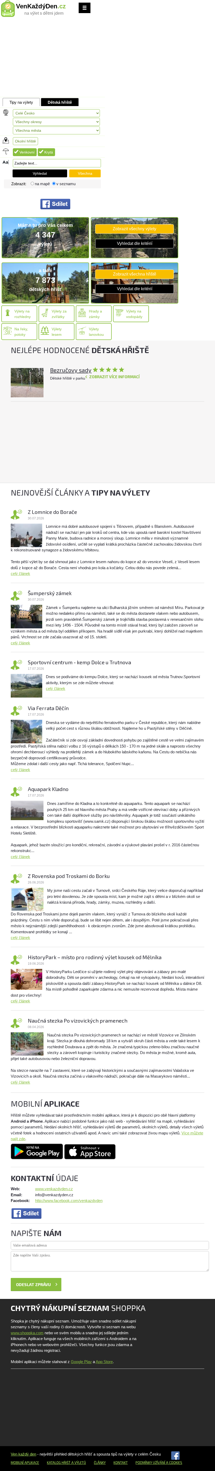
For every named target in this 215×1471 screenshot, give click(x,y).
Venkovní (27, 152)
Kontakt (121, 1463)
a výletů (78, 1463)
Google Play (81, 1361)
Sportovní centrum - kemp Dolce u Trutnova (79, 662)
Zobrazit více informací (114, 376)
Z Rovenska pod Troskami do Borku (69, 876)
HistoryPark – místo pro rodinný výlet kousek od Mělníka (95, 957)
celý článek (20, 573)
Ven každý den (23, 1454)
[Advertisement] (107, 57)
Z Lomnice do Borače (52, 512)
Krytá (48, 152)
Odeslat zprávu (33, 1284)
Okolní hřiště (25, 141)
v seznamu (66, 184)
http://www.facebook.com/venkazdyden (69, 1200)
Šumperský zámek (50, 593)
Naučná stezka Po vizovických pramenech (77, 1020)
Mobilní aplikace (25, 1463)
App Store (104, 1361)
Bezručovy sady (71, 369)
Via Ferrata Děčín (48, 708)
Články (100, 1463)
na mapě (42, 184)
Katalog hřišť (59, 1463)
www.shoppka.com (27, 1333)
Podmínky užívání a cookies (159, 1463)
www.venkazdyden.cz (54, 1189)
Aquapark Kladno (48, 789)
